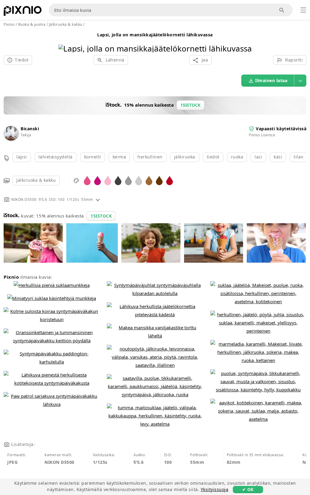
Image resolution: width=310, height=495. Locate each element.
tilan (299, 157)
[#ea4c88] (87, 180)
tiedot (213, 157)
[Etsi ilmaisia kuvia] (282, 10)
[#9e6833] (149, 180)
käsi (278, 157)
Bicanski (30, 128)
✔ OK (248, 489)
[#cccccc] (139, 180)
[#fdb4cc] (108, 180)
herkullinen (150, 157)
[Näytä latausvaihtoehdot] (300, 81)
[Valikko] (303, 10)
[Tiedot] (98, 199)
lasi (258, 157)
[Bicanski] (11, 139)
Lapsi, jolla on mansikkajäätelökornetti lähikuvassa (155, 35)
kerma (119, 157)
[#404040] (118, 180)
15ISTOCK (101, 216)
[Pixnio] (22, 12)
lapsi (21, 157)
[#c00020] (169, 180)
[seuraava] (245, 41)
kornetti (92, 157)
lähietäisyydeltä (55, 157)
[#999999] (128, 180)
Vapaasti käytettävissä (281, 128)
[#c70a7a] (97, 180)
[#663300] (159, 180)
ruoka (237, 157)
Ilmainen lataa (271, 80)
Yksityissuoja (215, 489)
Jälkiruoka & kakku (36, 180)
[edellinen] (65, 41)
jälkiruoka (184, 157)
